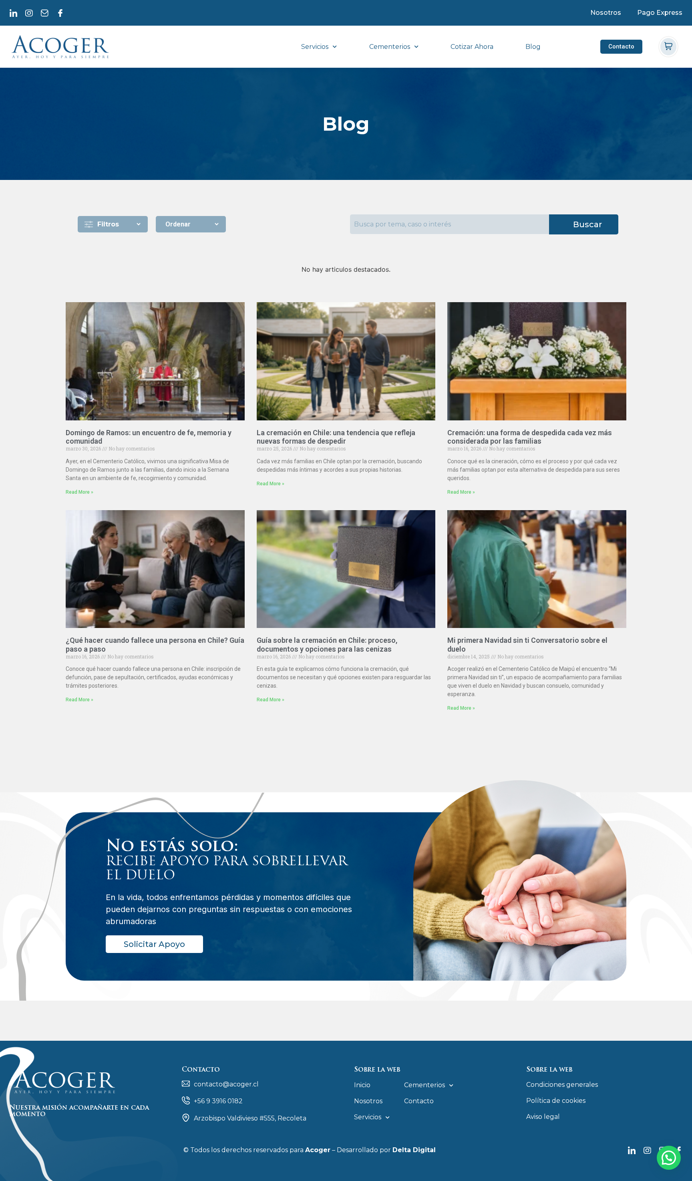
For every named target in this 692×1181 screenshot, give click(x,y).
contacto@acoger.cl (226, 1084)
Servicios (314, 47)
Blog (533, 47)
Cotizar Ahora (472, 47)
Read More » (79, 492)
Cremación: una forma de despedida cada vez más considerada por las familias (529, 437)
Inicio (362, 1085)
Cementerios (389, 47)
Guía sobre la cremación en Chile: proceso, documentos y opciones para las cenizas (327, 644)
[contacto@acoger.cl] (186, 1084)
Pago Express (659, 12)
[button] (669, 1158)
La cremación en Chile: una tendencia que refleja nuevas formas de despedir (336, 437)
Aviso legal (543, 1116)
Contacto (419, 1101)
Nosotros (605, 12)
